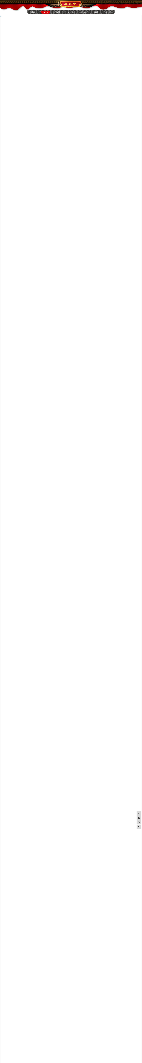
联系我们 (108, 12)
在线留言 (95, 12)
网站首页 (33, 12)
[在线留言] (139, 822)
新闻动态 (83, 12)
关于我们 (58, 12)
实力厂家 (70, 12)
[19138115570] (139, 813)
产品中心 (45, 12)
